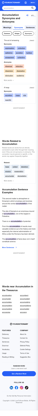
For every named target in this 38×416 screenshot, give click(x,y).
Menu (33, 2)
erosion (8, 171)
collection (21, 48)
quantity (8, 100)
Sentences (30, 27)
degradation (22, 176)
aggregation (9, 48)
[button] (25, 2)
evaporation (18, 171)
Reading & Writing (8, 357)
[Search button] (32, 8)
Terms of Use (24, 353)
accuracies (6, 312)
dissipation (21, 71)
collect (15, 166)
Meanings (7, 27)
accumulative (7, 309)
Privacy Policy (24, 342)
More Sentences (8, 247)
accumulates (7, 302)
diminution (9, 75)
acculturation (7, 295)
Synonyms (18, 27)
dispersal (8, 66)
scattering (20, 75)
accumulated (25, 299)
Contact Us (23, 338)
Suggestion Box (25, 357)
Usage (4, 353)
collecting (21, 57)
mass (18, 95)
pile (24, 95)
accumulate (9, 176)
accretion (19, 52)
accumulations (25, 305)
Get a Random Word (19, 374)
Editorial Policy (25, 345)
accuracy (23, 312)
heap (7, 166)
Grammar (5, 345)
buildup (29, 52)
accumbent (24, 295)
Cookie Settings (25, 349)
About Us (23, 334)
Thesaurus (5, 338)
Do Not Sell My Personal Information (19, 396)
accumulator (24, 309)
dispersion (9, 71)
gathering (8, 52)
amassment (9, 57)
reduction (19, 66)
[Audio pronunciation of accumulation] (27, 15)
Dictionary (5, 334)
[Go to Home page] (11, 2)
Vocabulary (6, 349)
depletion (24, 166)
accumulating (25, 302)
